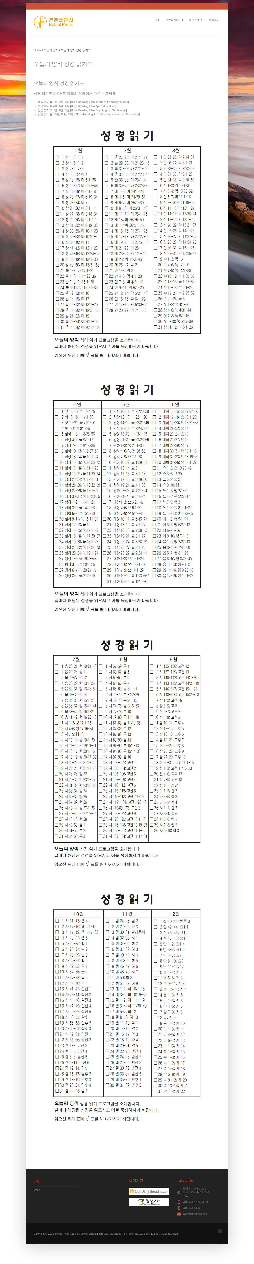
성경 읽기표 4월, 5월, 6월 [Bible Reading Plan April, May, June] (77, 106)
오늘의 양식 (172, 20)
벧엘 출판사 (196, 19)
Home (157, 19)
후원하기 (214, 19)
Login (37, 1189)
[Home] (54, 27)
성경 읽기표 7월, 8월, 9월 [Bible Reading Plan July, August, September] (82, 110)
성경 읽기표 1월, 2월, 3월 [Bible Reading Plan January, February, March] (83, 101)
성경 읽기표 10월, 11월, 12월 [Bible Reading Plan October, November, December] (89, 114)
